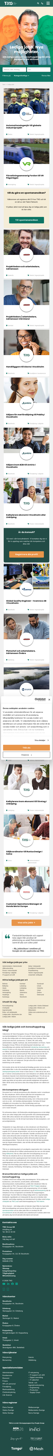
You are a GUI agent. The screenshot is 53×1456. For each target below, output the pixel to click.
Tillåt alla (26, 748)
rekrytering (34, 1047)
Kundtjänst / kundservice (37, 373)
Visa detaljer (40, 740)
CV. (34, 1071)
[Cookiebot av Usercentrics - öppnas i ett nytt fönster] (35, 699)
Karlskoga (5, 997)
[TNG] (10, 3)
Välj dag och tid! (8, 1239)
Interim (31, 1357)
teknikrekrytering (40, 1190)
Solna (10, 860)
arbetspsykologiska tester (10, 1071)
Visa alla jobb (26, 922)
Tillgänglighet (8, 1273)
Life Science (7, 1395)
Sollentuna (23, 992)
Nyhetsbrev (7, 1266)
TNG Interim (40, 1201)
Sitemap (5, 1268)
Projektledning (33, 970)
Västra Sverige (8, 1410)
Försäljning (6, 1387)
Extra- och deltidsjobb (9, 1012)
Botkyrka (5, 986)
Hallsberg (11, 660)
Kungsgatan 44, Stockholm (12, 1247)
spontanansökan (8, 1210)
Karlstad (10, 325)
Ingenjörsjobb (7, 1010)
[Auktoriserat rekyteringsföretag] (7, 1289)
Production (34, 1390)
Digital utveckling (36, 1377)
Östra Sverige (7, 1407)
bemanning (43, 1047)
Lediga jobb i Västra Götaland (38, 1006)
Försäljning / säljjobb (36, 423)
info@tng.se (7, 1229)
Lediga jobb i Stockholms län (12, 1014)
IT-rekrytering (33, 1372)
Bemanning (6, 1360)
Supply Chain (35, 1392)
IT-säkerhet (34, 1380)
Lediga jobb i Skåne (9, 1017)
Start (3, 84)
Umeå (39, 986)
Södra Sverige (8, 1413)
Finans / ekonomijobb (36, 524)
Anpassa (25, 755)
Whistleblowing (9, 1276)
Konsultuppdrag (7, 1006)
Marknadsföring (8, 1389)
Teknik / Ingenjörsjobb (36, 134)
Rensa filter (46, 76)
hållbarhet (9, 1153)
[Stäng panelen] (49, 699)
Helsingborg (12, 184)
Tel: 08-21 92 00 (8, 1232)
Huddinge (5, 995)
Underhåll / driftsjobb (35, 975)
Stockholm (11, 373)
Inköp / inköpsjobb (34, 966)
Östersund (40, 995)
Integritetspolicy (9, 1271)
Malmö (10, 913)
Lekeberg (23, 986)
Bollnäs (5, 984)
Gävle (4, 988)
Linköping (11, 810)
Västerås (11, 275)
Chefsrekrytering (8, 1392)
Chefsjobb (5, 1008)
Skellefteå (6, 1345)
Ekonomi (5, 1378)
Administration (8, 1372)
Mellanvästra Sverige (36, 1410)
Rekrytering (6, 1357)
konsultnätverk (7, 1213)
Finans (5, 1381)
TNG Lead (15, 1201)
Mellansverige (33, 1407)
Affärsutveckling (7, 968)
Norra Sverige (33, 1413)
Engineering (34, 1387)
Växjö (9, 760)
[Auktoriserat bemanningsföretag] (3, 1289)
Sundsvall (40, 984)
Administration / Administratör (12, 966)
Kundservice (7, 1375)
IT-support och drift (8, 975)
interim (4, 1049)
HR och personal (9, 1384)
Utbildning (32, 1360)
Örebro (10, 134)
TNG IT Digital (35, 1186)
